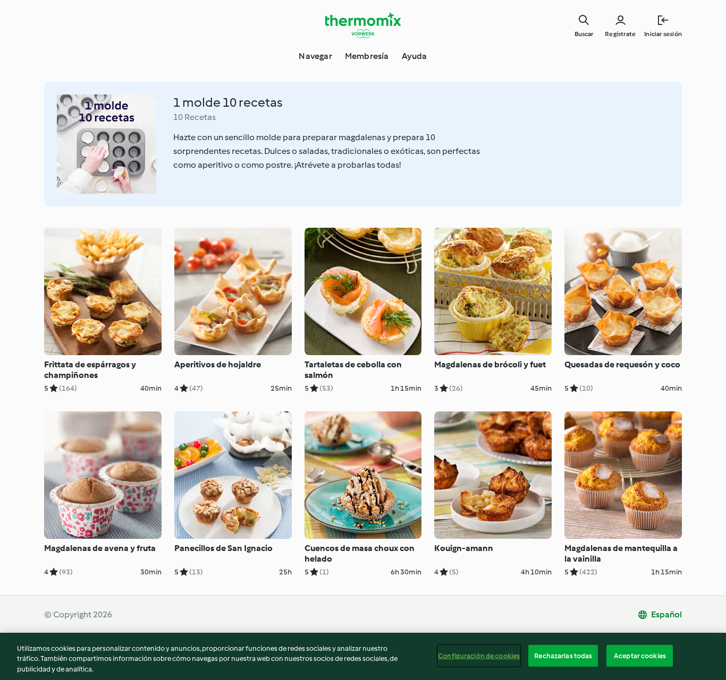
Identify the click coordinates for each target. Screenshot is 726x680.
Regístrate (620, 34)
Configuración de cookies (479, 655)
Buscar (584, 34)
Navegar (315, 56)
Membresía (367, 56)
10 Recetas (194, 117)
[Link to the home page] (363, 25)
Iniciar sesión (663, 34)
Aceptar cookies (640, 655)
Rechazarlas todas (563, 655)
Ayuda (414, 56)
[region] (363, 656)
